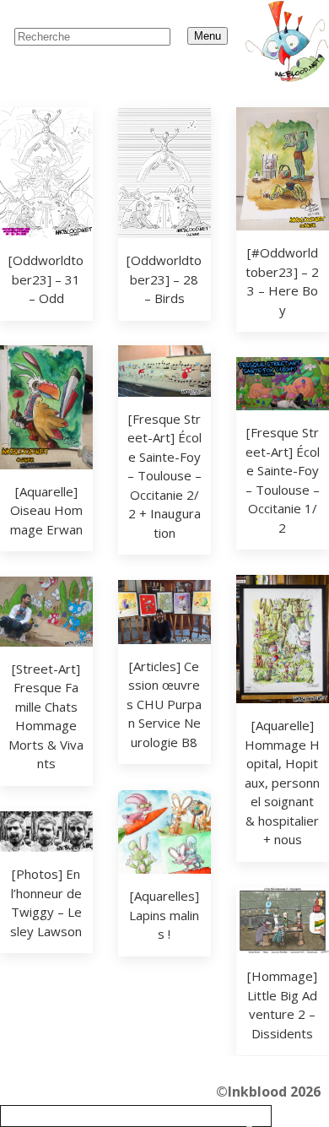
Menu (207, 36)
